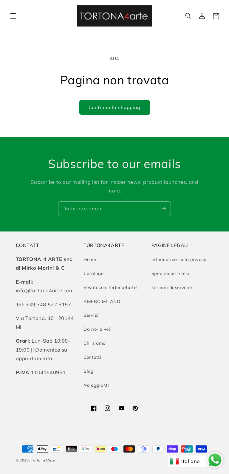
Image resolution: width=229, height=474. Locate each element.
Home (89, 259)
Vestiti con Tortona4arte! (110, 287)
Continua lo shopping (114, 107)
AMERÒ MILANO (101, 301)
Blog (88, 371)
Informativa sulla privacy (179, 259)
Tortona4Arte (43, 460)
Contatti (92, 357)
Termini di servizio (171, 287)
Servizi (90, 315)
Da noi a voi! (97, 329)
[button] (13, 16)
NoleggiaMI (96, 385)
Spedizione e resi (170, 273)
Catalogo (93, 273)
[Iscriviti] (164, 208)
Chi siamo (94, 343)
